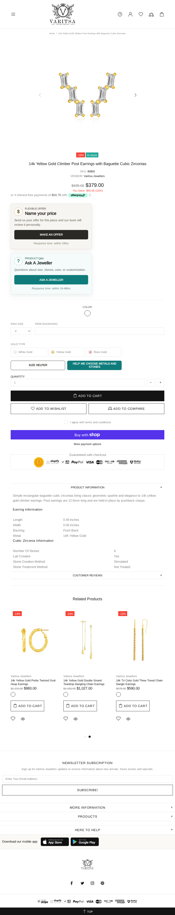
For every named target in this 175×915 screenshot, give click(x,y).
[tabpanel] (35, 671)
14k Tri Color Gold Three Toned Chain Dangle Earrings (139, 682)
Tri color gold (118, 694)
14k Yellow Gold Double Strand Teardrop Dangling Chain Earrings (84, 682)
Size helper (38, 365)
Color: (87, 307)
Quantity (18, 376)
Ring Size (17, 323)
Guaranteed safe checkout (87, 455)
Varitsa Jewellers (63, 14)
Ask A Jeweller (51, 279)
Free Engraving (46, 323)
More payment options (87, 444)
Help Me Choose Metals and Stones (94, 365)
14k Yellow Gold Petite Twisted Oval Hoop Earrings (33, 682)
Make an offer (51, 234)
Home (52, 33)
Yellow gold (87, 313)
